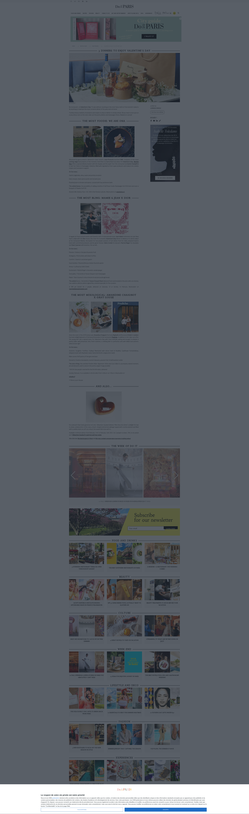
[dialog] (124, 799)
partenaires (55, 798)
